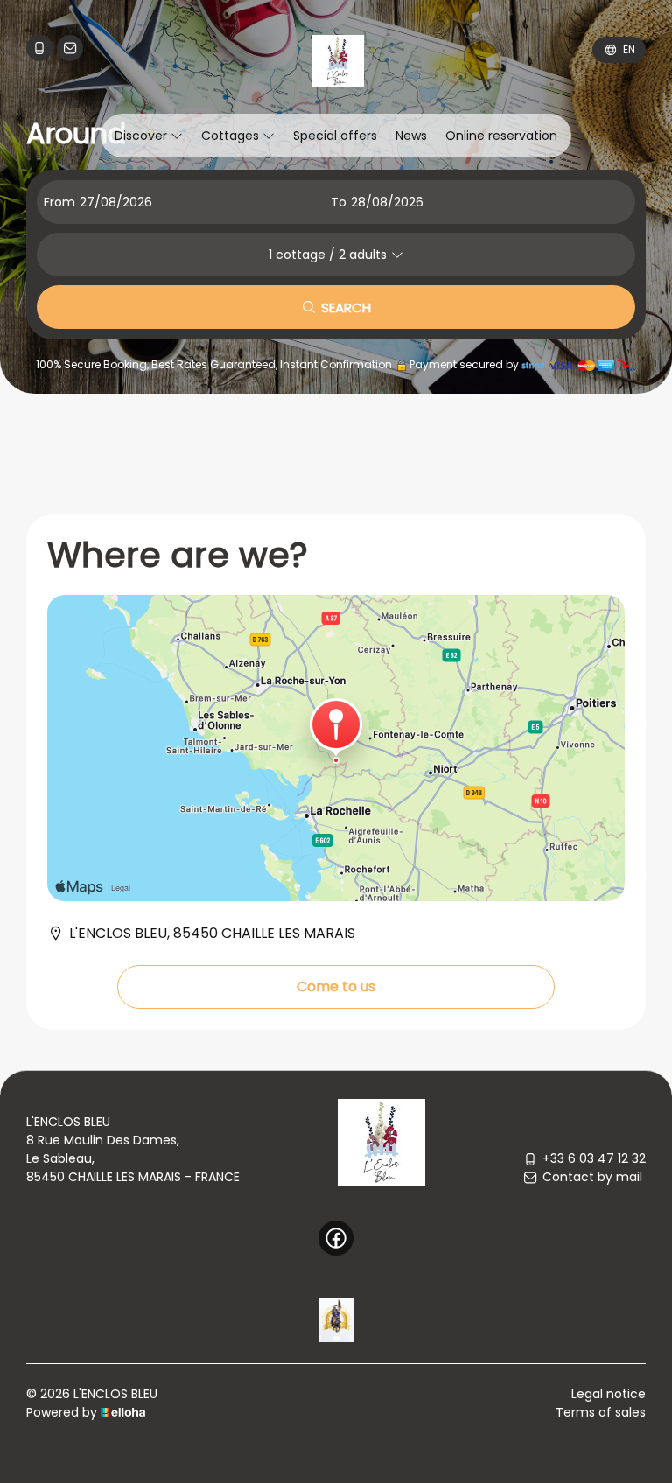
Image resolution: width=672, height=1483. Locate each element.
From (59, 202)
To (338, 202)
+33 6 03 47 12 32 (594, 1158)
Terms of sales (601, 1412)
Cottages (231, 135)
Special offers (335, 135)
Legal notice (608, 1394)
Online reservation (501, 135)
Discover (143, 135)
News (411, 135)
